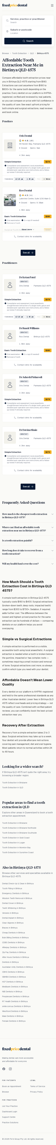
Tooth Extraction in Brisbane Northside (19, 828)
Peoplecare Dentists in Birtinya (15, 996)
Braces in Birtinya (9, 928)
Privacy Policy (36, 1092)
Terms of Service (37, 1086)
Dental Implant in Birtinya (13, 918)
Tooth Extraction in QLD (12, 787)
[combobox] (30, 19)
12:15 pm (19, 179)
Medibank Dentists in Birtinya (15, 986)
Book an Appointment (11, 1086)
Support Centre (8, 1117)
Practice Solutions (10, 1122)
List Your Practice (10, 1106)
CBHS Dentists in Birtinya (13, 972)
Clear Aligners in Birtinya (12, 923)
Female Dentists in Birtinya (13, 1021)
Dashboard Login (9, 1111)
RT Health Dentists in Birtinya (15, 1001)
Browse (5, 53)
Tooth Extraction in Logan (13, 842)
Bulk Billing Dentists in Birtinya (15, 937)
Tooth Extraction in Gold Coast (15, 837)
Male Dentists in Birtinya (12, 1016)
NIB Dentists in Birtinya (12, 991)
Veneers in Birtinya (10, 913)
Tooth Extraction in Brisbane (14, 782)
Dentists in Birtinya (10, 962)
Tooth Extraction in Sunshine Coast (18, 852)
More (48, 179)
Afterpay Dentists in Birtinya (14, 947)
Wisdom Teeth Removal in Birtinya (17, 898)
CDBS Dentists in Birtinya (13, 942)
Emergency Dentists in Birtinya (15, 893)
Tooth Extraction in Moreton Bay (16, 847)
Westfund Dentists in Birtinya (15, 1011)
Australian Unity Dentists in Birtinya (17, 967)
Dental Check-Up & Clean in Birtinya (18, 883)
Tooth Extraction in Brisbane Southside (19, 833)
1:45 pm (30, 179)
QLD (32, 53)
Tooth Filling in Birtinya (12, 888)
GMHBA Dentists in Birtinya (14, 977)
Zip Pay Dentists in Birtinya (14, 952)
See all (26, 252)
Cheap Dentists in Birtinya (13, 932)
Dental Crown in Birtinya (12, 903)
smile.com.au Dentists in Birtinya (16, 1006)
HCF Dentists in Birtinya (12, 982)
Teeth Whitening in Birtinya (13, 908)
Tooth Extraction (19, 53)
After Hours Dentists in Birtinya (15, 957)
